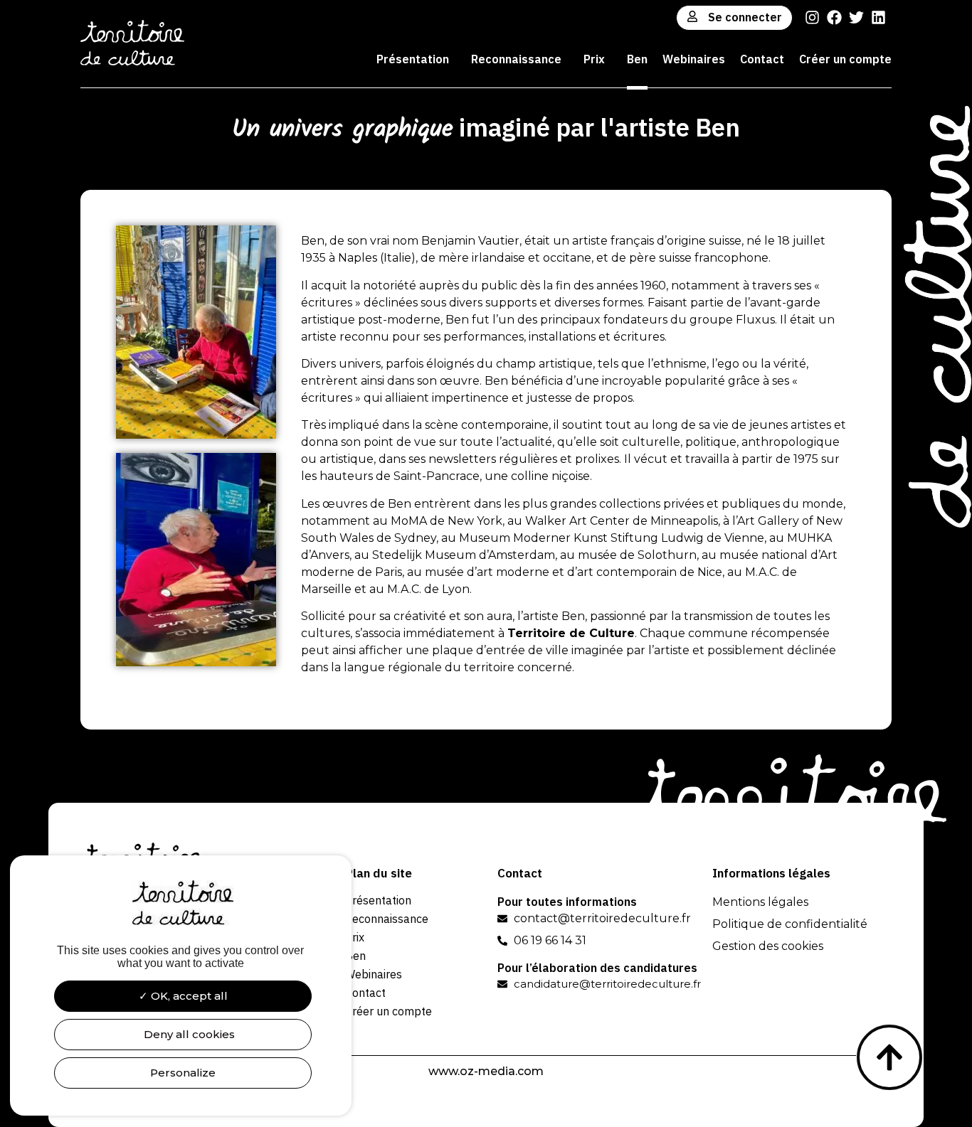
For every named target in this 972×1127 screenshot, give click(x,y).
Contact (762, 59)
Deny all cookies (188, 1034)
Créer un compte (845, 59)
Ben (637, 59)
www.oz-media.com (486, 1071)
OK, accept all (188, 996)
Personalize (183, 1072)
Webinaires (693, 59)
